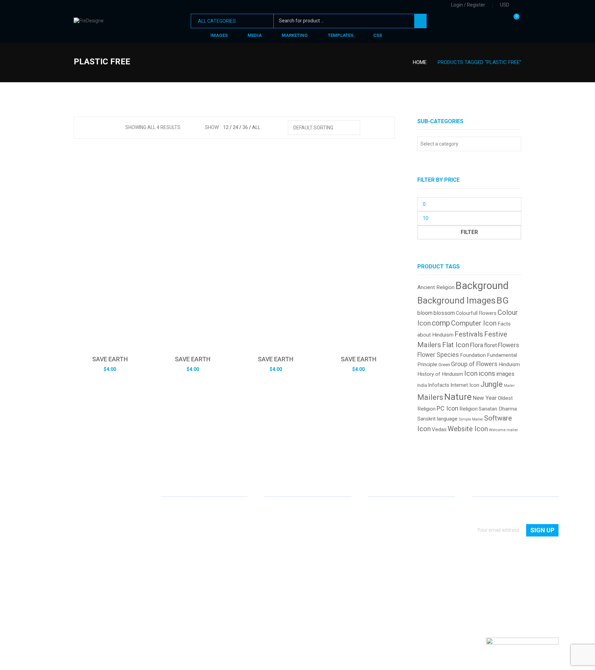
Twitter (188, 583)
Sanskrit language (437, 419)
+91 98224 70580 (180, 571)
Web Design (277, 508)
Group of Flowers (474, 364)
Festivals (469, 334)
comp (441, 323)
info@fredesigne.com (184, 561)
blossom (444, 313)
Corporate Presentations (291, 557)
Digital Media (278, 537)
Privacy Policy (383, 547)
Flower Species (438, 354)
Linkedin (166, 583)
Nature (458, 396)
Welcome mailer (503, 430)
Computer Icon (474, 323)
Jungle (491, 384)
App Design (276, 517)
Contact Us (380, 517)
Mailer (509, 385)
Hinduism (509, 364)
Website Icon (468, 429)
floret (490, 345)
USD (504, 5)
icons (487, 373)
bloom (424, 313)
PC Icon (447, 408)
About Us (378, 508)
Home (420, 62)
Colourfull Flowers (476, 313)
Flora (476, 345)
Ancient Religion (436, 287)
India (422, 385)
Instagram (199, 583)
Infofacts (438, 385)
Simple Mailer (471, 419)
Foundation (473, 355)
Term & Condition (387, 557)
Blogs (374, 537)
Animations (277, 547)
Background (482, 285)
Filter (469, 232)
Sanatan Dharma (498, 409)
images (505, 374)
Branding (274, 527)
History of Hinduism (440, 374)
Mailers (430, 397)
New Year (485, 398)
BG (503, 300)
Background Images (456, 300)
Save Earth (110, 359)
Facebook (177, 583)
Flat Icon (455, 345)
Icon (471, 373)
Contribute (380, 527)
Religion (468, 409)
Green (444, 364)
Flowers (508, 345)
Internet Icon (464, 385)
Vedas (439, 429)
